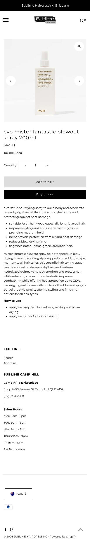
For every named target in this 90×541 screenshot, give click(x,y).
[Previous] (11, 81)
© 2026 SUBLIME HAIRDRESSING (26, 536)
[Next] (79, 81)
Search (9, 357)
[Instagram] (11, 530)
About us (10, 363)
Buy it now (45, 194)
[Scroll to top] (81, 529)
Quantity (10, 165)
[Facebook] (5, 530)
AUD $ (22, 493)
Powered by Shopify (63, 536)
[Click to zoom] (79, 46)
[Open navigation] (17, 19)
